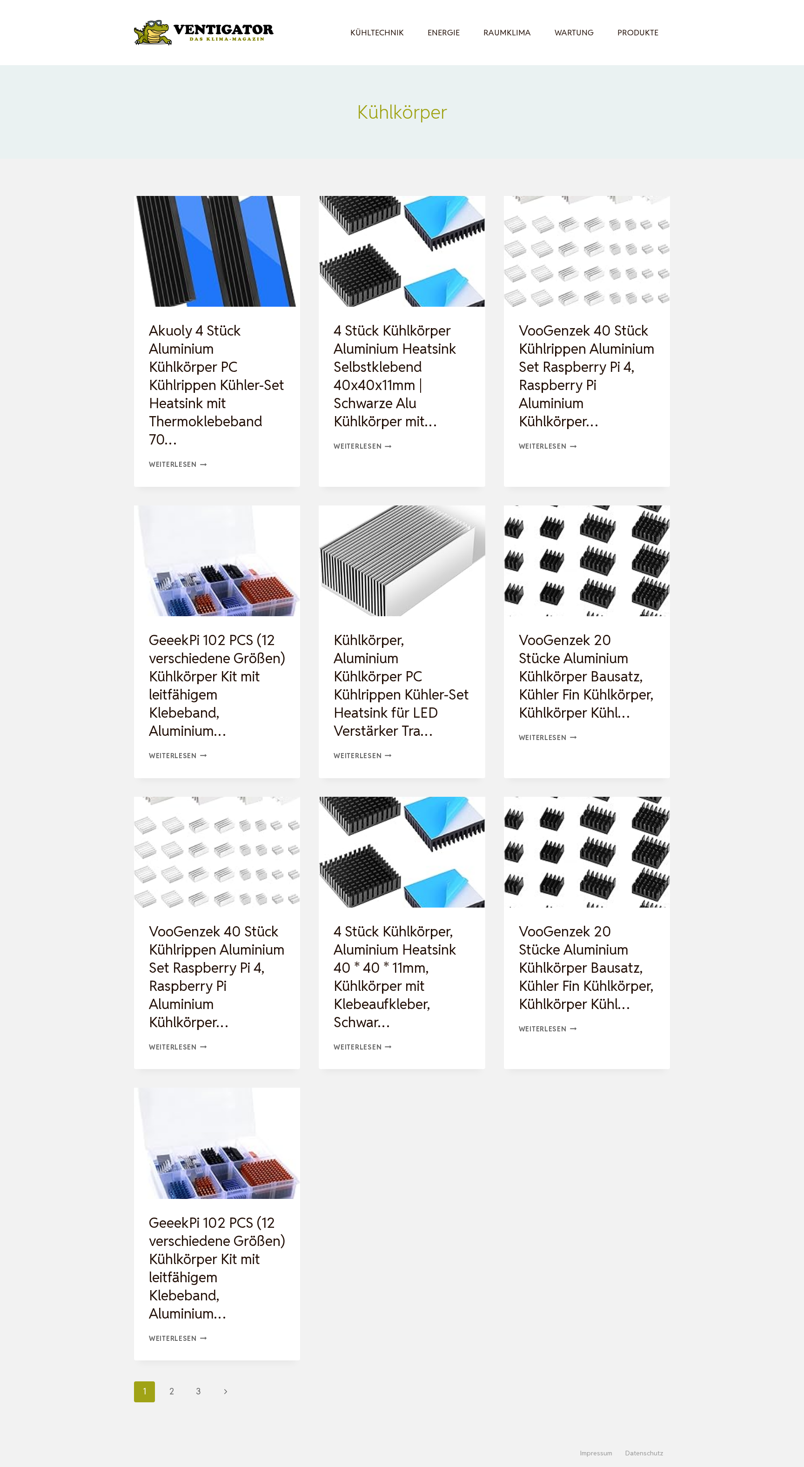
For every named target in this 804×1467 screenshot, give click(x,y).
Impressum (596, 1453)
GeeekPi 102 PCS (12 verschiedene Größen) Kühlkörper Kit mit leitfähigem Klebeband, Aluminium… (217, 685)
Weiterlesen (178, 464)
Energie (444, 32)
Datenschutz (644, 1453)
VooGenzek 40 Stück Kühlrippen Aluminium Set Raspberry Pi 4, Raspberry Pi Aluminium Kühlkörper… (587, 376)
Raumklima (507, 32)
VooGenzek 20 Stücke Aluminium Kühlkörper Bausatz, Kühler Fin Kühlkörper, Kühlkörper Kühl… (586, 676)
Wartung (574, 32)
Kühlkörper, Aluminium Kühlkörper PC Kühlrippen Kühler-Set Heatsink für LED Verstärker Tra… (401, 685)
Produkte (637, 32)
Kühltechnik (377, 32)
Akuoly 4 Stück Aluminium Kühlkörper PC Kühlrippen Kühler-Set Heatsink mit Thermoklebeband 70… (216, 385)
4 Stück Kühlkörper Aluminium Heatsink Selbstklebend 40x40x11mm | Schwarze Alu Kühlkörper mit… (395, 376)
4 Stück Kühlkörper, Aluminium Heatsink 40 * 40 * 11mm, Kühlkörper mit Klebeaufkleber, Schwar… (395, 976)
